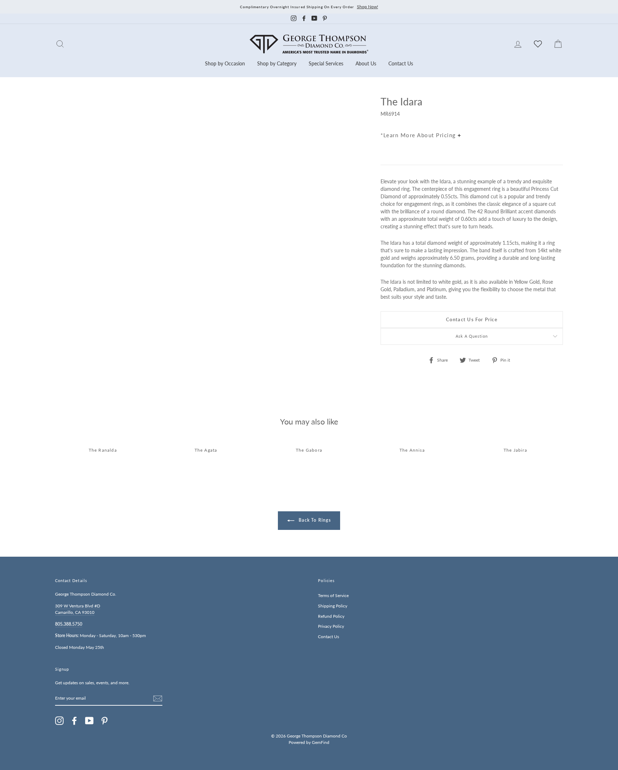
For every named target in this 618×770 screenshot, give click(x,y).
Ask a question (472, 336)
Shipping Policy (332, 605)
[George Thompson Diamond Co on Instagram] (59, 720)
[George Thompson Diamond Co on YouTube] (89, 720)
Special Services (326, 63)
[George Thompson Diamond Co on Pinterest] (104, 720)
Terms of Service (333, 595)
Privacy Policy (331, 626)
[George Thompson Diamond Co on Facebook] (74, 720)
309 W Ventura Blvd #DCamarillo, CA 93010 (77, 609)
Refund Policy (331, 616)
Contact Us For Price (471, 319)
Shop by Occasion (225, 63)
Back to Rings (314, 520)
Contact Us (400, 63)
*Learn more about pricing (419, 135)
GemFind (320, 742)
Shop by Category (276, 63)
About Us (365, 63)
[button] (556, 117)
